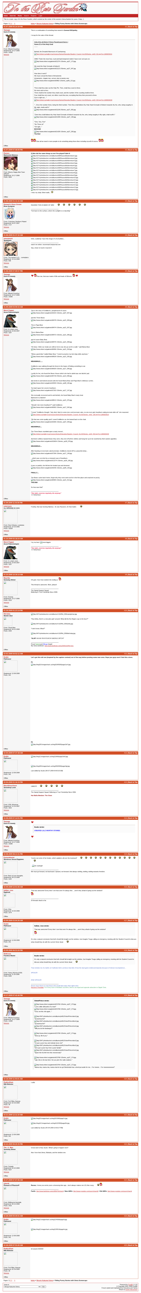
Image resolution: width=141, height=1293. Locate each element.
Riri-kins (7, 614)
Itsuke (6, 657)
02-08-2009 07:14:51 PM (13, 818)
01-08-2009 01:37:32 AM (13, 235)
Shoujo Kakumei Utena (44, 23)
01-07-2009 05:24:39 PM (13, 27)
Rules (20, 16)
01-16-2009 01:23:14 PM (13, 610)
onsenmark (8, 239)
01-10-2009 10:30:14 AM (13, 575)
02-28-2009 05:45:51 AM (13, 1216)
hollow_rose (8, 890)
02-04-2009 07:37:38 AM (13, 753)
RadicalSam (8, 1082)
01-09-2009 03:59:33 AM (13, 307)
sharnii (6, 1183)
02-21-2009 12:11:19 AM (13, 1115)
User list (13, 16)
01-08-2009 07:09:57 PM (13, 271)
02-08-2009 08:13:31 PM (13, 854)
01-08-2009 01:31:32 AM (13, 201)
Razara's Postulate (37, 987)
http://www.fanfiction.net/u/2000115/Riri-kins (59, 646)
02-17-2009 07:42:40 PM (13, 995)
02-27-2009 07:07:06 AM (13, 1180)
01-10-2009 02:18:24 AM (13, 539)
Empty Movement (131, 1289)
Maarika (7, 578)
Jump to (6, 1284)
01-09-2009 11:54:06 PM (13, 503)
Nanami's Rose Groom (12, 204)
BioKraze (7, 954)
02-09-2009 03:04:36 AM (13, 920)
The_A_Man (8, 1148)
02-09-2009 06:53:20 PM (13, 950)
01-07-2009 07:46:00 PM (13, 150)
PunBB (130, 1284)
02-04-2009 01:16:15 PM (13, 782)
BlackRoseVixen (10, 786)
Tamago (7, 30)
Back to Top (132, 27)
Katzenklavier (9, 857)
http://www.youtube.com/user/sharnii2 (85, 1191)
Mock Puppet (9, 310)
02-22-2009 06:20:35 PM (13, 1144)
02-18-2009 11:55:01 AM (13, 1079)
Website (6, 54)
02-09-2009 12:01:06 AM (13, 887)
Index (6, 16)
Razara (6, 153)
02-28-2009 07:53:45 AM (13, 1245)
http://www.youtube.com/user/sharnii (120, 1191)
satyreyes (8, 506)
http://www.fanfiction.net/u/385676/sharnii (49, 1191)
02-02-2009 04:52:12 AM (13, 654)
